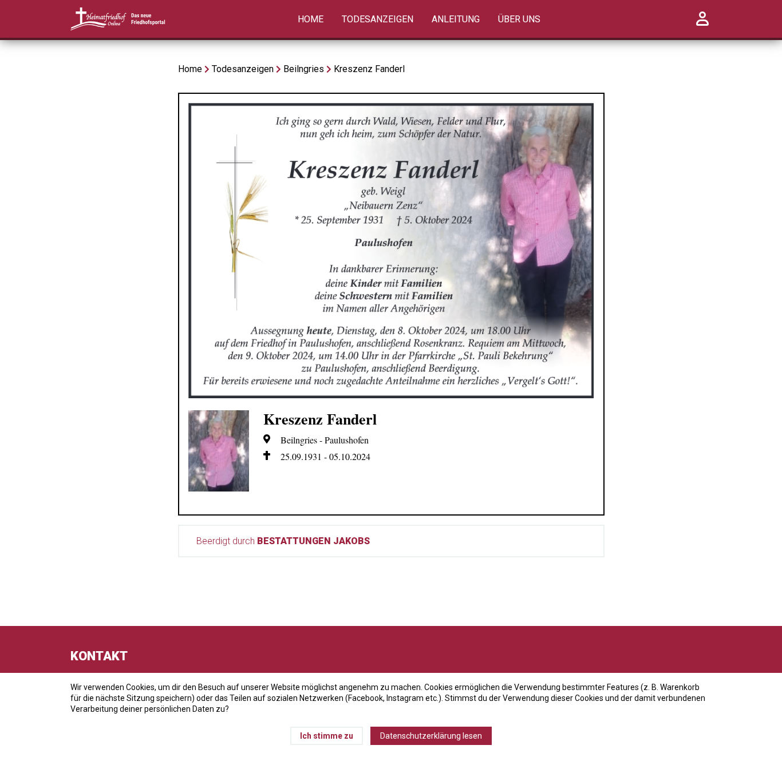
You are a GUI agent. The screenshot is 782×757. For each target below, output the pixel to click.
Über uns (519, 19)
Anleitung (456, 19)
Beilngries (303, 69)
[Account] (702, 24)
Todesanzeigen (377, 19)
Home (310, 19)
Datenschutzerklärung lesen (431, 735)
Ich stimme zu (326, 735)
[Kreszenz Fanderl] (391, 395)
